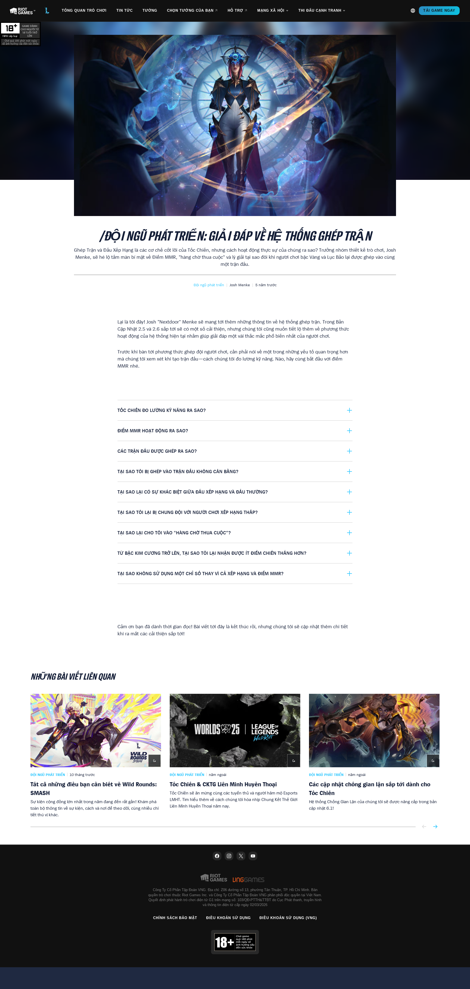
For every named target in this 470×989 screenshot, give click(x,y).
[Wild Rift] (47, 10)
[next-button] (435, 827)
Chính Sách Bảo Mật (175, 918)
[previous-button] (424, 827)
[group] (235, 756)
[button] (209, 285)
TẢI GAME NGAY (439, 10)
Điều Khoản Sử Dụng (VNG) (288, 918)
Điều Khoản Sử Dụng (228, 918)
